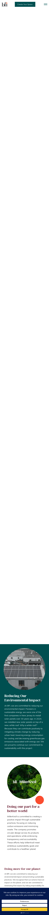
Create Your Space (24, 4)
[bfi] (4, 4)
